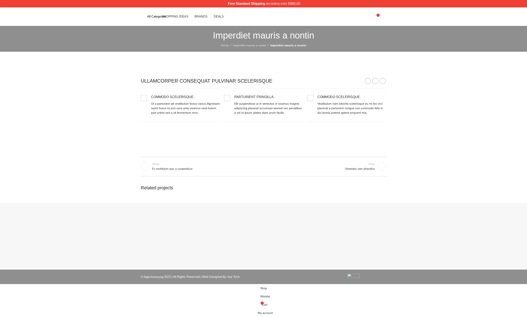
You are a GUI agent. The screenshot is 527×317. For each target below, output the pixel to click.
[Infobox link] (180, 105)
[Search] (369, 17)
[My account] (384, 17)
